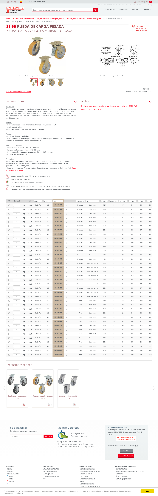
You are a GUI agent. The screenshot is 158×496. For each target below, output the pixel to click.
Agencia (37, 2)
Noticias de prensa (13, 474)
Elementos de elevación (87, 479)
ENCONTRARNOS (126, 451)
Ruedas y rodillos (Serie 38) (76, 19)
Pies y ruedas (84, 476)
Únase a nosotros (121, 476)
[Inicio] (8, 1)
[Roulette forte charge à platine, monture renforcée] (47, 57)
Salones (9, 468)
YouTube (11, 481)
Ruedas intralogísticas (94, 19)
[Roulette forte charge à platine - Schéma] (119, 57)
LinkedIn (11, 476)
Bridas (82, 481)
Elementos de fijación (87, 484)
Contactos (119, 474)
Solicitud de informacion (51, 468)
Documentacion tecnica (51, 476)
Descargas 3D (48, 474)
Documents (24, 405)
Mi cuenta (140, 2)
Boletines (10, 471)
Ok (147, 491)
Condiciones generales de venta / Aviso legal (130, 471)
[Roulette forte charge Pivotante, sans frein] (42, 82)
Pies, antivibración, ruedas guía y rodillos (50, 19)
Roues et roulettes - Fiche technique (95, 109)
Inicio (8, 19)
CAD (30, 205)
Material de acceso (86, 474)
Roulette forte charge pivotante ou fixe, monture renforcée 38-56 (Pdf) (109, 106)
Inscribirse (49, 436)
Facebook (12, 484)
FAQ (136, 445)
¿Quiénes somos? (121, 468)
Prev (19, 52)
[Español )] (21, 1)
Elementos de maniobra (87, 468)
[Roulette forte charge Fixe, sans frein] (60, 82)
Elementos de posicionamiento (90, 471)
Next (74, 52)
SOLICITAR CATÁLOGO (126, 456)
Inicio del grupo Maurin (123, 479)
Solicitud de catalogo (50, 471)
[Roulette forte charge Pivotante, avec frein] (51, 82)
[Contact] (11, 1)
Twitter (11, 479)
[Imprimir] (15, 1)
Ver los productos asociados (18, 91)
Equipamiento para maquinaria (90, 486)
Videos (45, 479)
